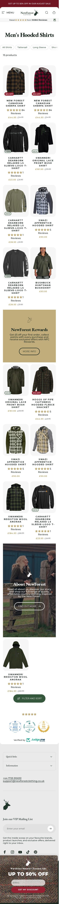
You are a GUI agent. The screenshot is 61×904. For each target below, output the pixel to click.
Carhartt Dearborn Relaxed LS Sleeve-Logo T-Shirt (15, 163)
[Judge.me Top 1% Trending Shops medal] (44, 727)
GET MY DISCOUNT (28, 890)
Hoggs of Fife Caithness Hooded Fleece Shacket (43, 403)
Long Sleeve (39, 47)
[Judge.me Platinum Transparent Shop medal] (15, 727)
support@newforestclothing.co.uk (23, 781)
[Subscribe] (50, 829)
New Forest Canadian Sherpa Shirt (16, 103)
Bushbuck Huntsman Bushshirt (43, 285)
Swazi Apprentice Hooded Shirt (43, 223)
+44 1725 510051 (12, 778)
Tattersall (22, 47)
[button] (14, 110)
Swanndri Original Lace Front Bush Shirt (43, 162)
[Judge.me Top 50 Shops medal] (29, 727)
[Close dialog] (55, 857)
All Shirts (7, 47)
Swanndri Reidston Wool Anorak (16, 519)
